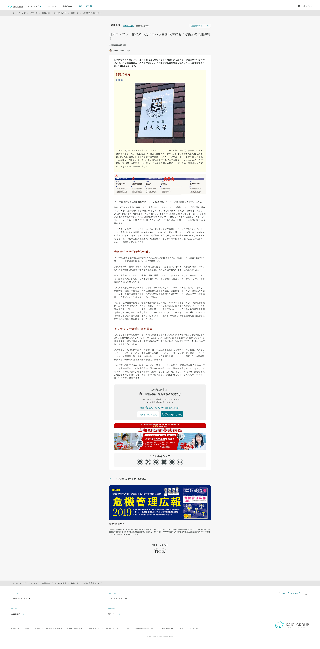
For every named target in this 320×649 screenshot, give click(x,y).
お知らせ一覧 (16, 628)
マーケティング (19, 13)
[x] (148, 462)
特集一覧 (74, 13)
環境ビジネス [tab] (67, 6)
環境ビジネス (112, 614)
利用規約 (110, 628)
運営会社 (28, 628)
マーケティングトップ (19, 598)
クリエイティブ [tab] (50, 6)
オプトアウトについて (124, 628)
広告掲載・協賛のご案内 (75, 628)
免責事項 (39, 628)
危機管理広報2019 (91, 13)
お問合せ (183, 628)
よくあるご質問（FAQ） (168, 628)
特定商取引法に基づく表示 (55, 628)
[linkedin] (164, 462)
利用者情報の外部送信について (146, 628)
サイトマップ (194, 628)
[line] (156, 462)
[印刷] (172, 462)
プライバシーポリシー (95, 628)
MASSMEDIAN (16, 614)
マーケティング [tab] (33, 6)
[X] (163, 551)
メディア (34, 13)
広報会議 (46, 13)
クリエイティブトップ (116, 598)
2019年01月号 (60, 13)
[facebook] (140, 462)
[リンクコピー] (180, 462)
